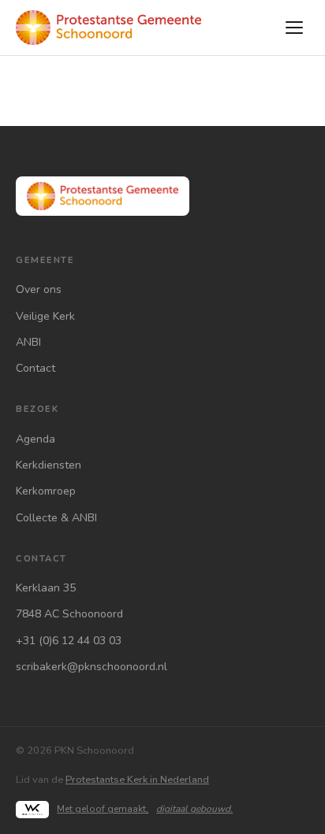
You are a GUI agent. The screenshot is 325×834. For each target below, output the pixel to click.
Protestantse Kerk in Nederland (137, 780)
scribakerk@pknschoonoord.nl (91, 666)
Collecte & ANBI (56, 517)
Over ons (39, 289)
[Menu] (294, 27)
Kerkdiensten (48, 465)
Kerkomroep (46, 491)
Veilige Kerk (45, 316)
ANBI (28, 342)
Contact (35, 368)
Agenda (35, 439)
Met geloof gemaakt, (145, 808)
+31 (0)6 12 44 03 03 (68, 640)
